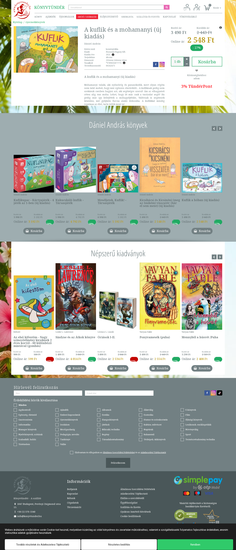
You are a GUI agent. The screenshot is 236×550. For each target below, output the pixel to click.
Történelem (24, 444)
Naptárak (148, 429)
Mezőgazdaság (67, 429)
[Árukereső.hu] (186, 516)
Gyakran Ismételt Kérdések (135, 511)
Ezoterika (148, 414)
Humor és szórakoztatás (156, 419)
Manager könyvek (27, 429)
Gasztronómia (25, 419)
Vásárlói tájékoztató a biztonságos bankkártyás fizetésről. (198, 505)
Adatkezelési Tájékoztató (134, 493)
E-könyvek (190, 409)
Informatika (24, 424)
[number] (177, 61)
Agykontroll (24, 409)
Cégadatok (73, 502)
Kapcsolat (169, 16)
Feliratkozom (118, 462)
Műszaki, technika (111, 429)
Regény (105, 434)
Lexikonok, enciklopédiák (198, 424)
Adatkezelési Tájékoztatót (153, 452)
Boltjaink (72, 489)
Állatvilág (148, 409)
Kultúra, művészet (153, 424)
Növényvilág (191, 429)
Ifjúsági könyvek (193, 419)
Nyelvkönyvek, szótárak (30, 434)
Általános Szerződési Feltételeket (119, 452)
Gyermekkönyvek (35, 22)
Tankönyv (65, 439)
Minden (22, 405)
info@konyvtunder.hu (29, 516)
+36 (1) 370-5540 (26, 511)
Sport (188, 434)
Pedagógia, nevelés (69, 434)
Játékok (105, 424)
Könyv (38, 16)
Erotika (105, 414)
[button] (213, 6)
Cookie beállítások (130, 516)
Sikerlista (127, 16)
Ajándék (50, 16)
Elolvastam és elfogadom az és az (120, 452)
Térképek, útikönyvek (155, 439)
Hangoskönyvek (110, 419)
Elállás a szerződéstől (132, 498)
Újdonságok (66, 16)
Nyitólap (17, 22)
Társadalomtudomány (113, 439)
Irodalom (65, 424)
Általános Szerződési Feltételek (137, 489)
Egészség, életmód (27, 414)
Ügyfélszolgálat (128, 502)
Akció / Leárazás (87, 16)
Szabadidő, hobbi (27, 439)
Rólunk (71, 498)
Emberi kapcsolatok (70, 414)
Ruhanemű (149, 434)
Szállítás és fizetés (148, 16)
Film (187, 414)
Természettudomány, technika (200, 439)
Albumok (106, 409)
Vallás (63, 444)
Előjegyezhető (109, 16)
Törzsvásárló (188, 16)
